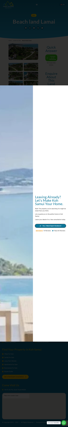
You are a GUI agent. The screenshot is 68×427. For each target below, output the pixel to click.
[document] (34, 213)
